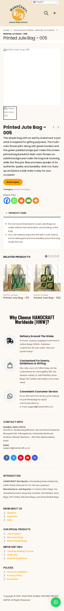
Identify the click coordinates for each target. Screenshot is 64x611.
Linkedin (42, 458)
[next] (58, 127)
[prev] (53, 127)
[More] (35, 200)
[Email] (28, 200)
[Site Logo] (18, 13)
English (39, 2)
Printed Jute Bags (22, 189)
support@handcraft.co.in (16, 448)
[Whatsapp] (14, 200)
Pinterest (21, 458)
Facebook (7, 458)
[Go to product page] (16, 277)
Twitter (14, 458)
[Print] (21, 200)
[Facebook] (7, 200)
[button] (46, 13)
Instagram (35, 458)
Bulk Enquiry (13, 182)
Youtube (28, 458)
